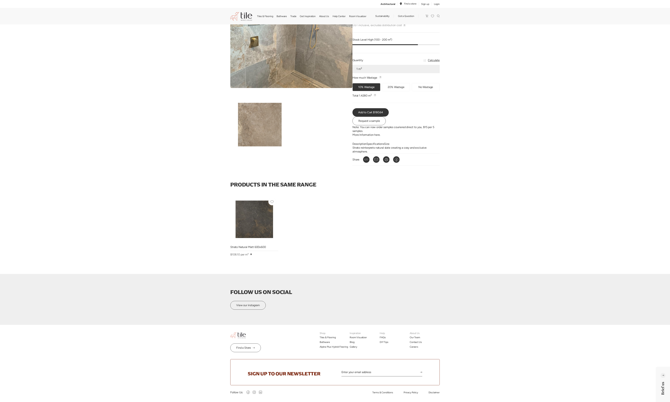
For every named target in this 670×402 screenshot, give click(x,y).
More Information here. (366, 134)
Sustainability (382, 16)
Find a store (410, 3)
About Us (324, 16)
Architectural (388, 4)
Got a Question (406, 16)
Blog (352, 342)
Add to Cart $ (370, 112)
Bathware (282, 16)
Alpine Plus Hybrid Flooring (334, 346)
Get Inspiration (308, 16)
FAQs (383, 337)
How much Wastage (365, 77)
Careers (414, 346)
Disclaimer (434, 392)
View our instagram (248, 305)
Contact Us (416, 342)
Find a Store (243, 347)
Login (437, 4)
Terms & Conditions (382, 392)
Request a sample (369, 120)
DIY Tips (384, 342)
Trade (293, 16)
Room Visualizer (357, 16)
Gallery (353, 346)
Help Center (339, 16)
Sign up (425, 4)
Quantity (357, 60)
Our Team (415, 337)
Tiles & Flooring (265, 16)
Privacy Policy (411, 392)
